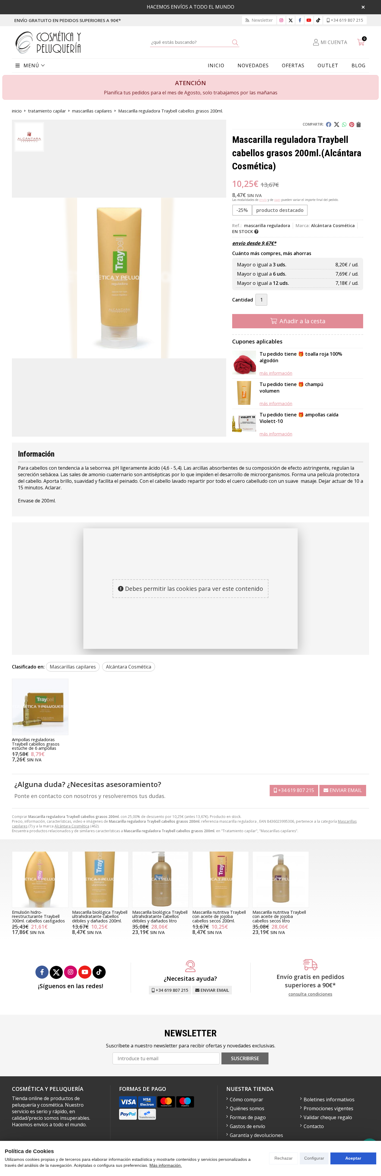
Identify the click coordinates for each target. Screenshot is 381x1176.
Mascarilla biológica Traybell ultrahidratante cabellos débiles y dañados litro (160, 916)
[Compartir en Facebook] (328, 124)
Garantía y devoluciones (256, 1135)
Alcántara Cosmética (71, 826)
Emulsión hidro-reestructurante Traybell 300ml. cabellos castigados (38, 916)
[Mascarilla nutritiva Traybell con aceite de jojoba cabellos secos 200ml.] (221, 880)
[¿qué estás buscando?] (194, 42)
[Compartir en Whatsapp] (344, 124)
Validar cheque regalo (328, 1117)
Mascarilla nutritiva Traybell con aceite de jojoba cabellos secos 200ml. (219, 916)
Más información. (165, 1165)
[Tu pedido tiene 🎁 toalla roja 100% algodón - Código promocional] (244, 363)
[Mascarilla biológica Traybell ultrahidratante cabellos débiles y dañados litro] (160, 880)
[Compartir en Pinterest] (351, 124)
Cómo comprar (246, 1099)
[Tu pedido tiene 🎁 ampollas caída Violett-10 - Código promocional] (244, 424)
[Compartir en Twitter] (337, 124)
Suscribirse (245, 1058)
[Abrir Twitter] (290, 20)
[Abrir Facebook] (300, 20)
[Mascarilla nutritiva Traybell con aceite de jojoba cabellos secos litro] (281, 880)
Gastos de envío (247, 1126)
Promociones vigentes (328, 1108)
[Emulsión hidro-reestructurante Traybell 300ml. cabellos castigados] (40, 880)
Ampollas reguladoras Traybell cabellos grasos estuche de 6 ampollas (36, 744)
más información (276, 373)
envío (263, 200)
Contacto (314, 1126)
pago (277, 200)
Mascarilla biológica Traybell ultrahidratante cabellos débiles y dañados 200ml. (99, 916)
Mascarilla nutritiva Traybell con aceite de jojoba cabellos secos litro (279, 916)
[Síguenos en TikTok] (318, 20)
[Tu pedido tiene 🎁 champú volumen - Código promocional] (244, 393)
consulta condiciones (310, 994)
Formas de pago (248, 1117)
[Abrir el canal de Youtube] (309, 20)
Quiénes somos (247, 1108)
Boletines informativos (329, 1099)
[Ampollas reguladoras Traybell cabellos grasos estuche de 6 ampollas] (40, 707)
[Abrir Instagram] (281, 20)
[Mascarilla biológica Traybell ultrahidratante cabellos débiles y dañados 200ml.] (100, 880)
